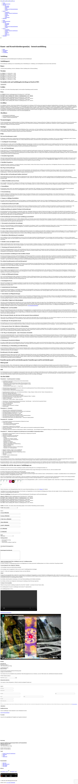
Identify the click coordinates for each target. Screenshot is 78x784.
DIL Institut (5, 766)
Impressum (5, 754)
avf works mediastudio (11, 782)
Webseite (41, 489)
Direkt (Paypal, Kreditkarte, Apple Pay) (9, 542)
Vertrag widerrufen (3, 758)
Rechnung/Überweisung (6, 539)
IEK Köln (4, 763)
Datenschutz (5, 756)
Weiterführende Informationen (5, 612)
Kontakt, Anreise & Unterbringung (9, 753)
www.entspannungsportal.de (33, 305)
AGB (4, 755)
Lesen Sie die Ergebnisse (4, 712)
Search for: (2, 677)
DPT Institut (5, 765)
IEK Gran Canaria (6, 764)
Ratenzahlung (4, 541)
